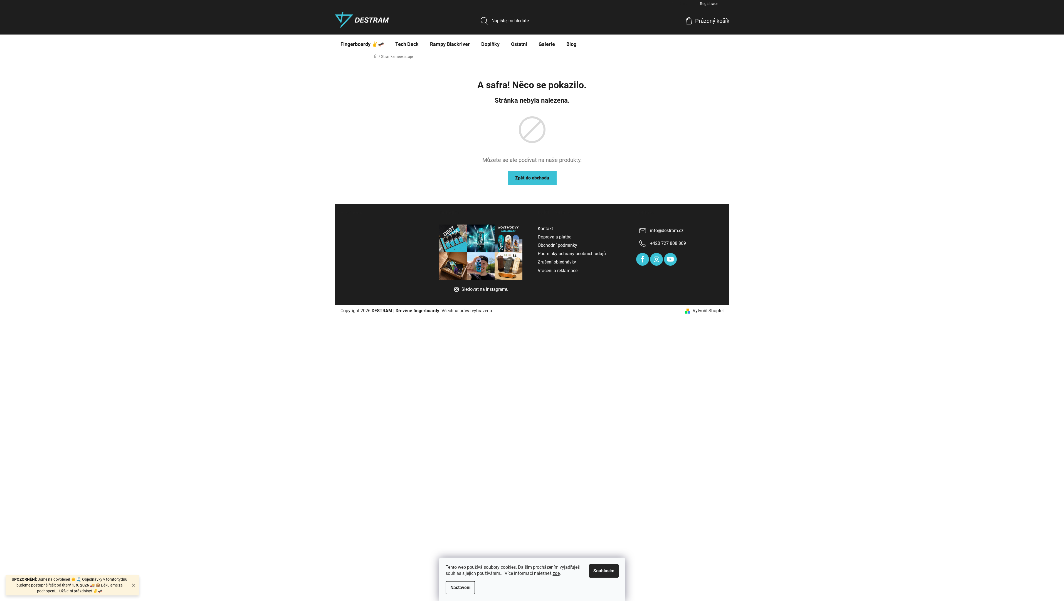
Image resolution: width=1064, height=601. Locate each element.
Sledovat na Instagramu (484, 289)
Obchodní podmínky (557, 245)
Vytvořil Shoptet (708, 310)
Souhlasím (603, 570)
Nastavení (460, 587)
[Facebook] (642, 259)
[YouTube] (670, 259)
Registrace (709, 3)
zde (556, 573)
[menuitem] (362, 44)
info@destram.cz (666, 230)
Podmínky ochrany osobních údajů (572, 253)
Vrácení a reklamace (557, 270)
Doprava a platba (555, 237)
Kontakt (545, 228)
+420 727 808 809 (668, 243)
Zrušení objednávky (557, 262)
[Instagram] (656, 259)
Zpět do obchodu (532, 178)
